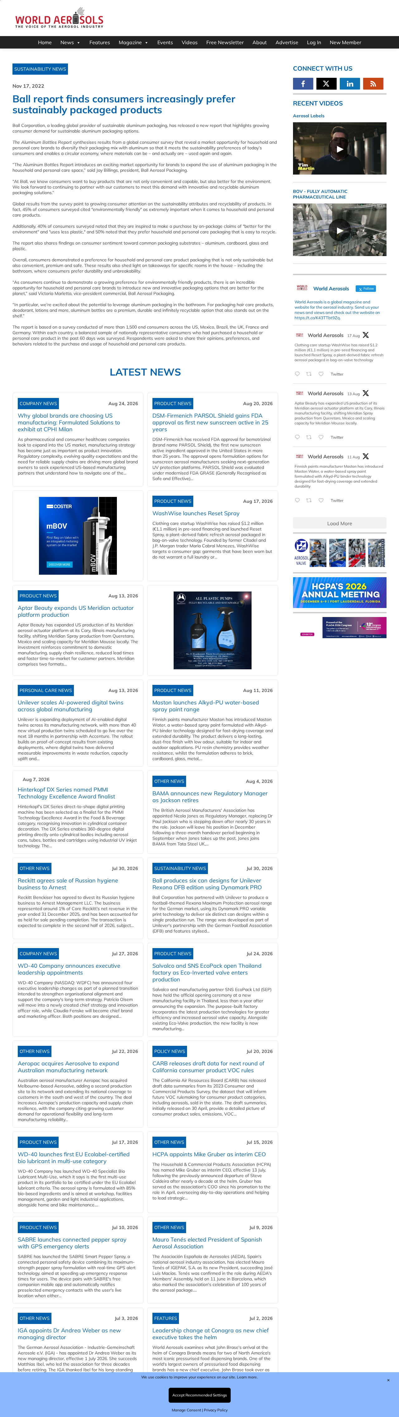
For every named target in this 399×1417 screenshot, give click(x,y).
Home (45, 42)
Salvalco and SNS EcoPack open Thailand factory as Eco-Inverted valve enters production (207, 972)
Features (99, 42)
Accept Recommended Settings (199, 1395)
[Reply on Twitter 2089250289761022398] (299, 374)
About (259, 42)
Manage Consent (186, 1410)
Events (165, 42)
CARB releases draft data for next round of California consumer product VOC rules (208, 1067)
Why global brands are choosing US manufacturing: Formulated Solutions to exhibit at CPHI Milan (69, 422)
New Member (345, 42)
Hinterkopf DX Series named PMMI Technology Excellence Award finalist (66, 793)
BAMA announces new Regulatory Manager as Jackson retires (210, 797)
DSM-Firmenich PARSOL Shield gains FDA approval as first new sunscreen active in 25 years (210, 422)
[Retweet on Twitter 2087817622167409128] (311, 437)
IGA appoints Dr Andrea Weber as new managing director (69, 1334)
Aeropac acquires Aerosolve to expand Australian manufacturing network (68, 1067)
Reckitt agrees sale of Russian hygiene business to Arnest (68, 884)
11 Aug (353, 457)
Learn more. (247, 1377)
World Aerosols (326, 335)
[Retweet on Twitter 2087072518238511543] (311, 500)
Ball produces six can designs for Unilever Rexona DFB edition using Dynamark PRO (207, 884)
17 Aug (353, 335)
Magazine (130, 42)
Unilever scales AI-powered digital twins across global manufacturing (70, 706)
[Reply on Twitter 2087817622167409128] (299, 437)
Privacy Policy (216, 1410)
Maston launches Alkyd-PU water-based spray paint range (205, 706)
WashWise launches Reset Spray (196, 513)
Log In (314, 42)
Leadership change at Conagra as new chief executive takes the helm (210, 1334)
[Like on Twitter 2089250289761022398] (323, 374)
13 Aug (353, 393)
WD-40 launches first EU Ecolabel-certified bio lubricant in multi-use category (74, 1158)
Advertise (287, 42)
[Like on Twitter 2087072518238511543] (323, 500)
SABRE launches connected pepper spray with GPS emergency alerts (72, 1243)
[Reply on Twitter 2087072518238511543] (299, 500)
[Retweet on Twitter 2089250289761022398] (311, 374)
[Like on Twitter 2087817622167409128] (323, 437)
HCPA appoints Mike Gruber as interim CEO (209, 1154)
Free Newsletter (225, 42)
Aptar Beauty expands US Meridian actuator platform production (76, 611)
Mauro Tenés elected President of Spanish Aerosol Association (207, 1243)
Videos (190, 42)
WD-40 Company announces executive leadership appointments (69, 969)
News (67, 42)
